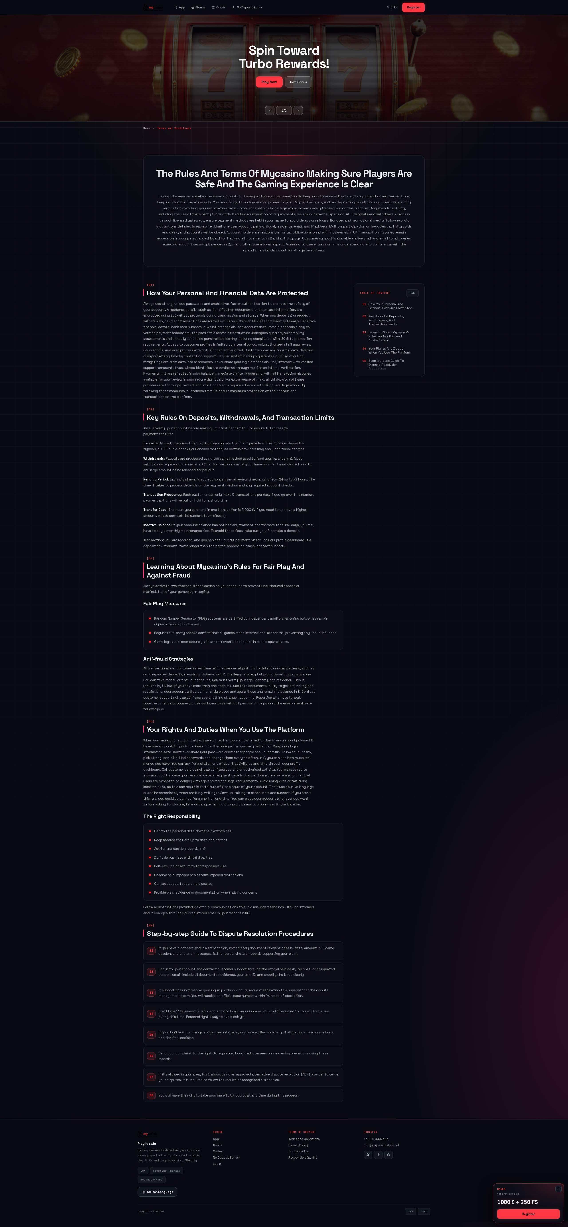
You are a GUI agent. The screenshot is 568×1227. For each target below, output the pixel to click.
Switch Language (160, 1192)
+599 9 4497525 (376, 1139)
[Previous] (269, 110)
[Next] (298, 110)
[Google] (388, 1155)
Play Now (269, 82)
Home (146, 128)
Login (217, 1164)
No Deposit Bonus (250, 7)
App (182, 7)
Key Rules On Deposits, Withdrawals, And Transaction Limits (386, 320)
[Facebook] (378, 1155)
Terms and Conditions (304, 1139)
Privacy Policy (298, 1145)
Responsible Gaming (303, 1157)
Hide (412, 293)
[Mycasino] (153, 7)
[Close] (558, 1189)
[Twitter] (368, 1155)
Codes (221, 7)
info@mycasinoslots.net (381, 1145)
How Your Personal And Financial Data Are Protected (390, 306)
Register (413, 7)
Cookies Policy (298, 1151)
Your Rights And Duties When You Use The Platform (390, 350)
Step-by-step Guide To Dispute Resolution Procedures (386, 365)
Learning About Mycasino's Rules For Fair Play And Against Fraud (389, 336)
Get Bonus (298, 82)
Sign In (391, 7)
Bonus (200, 7)
